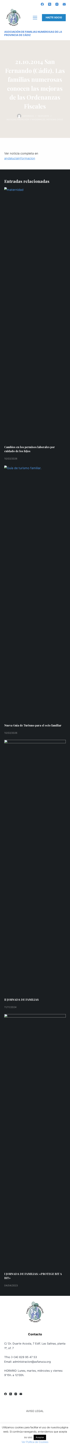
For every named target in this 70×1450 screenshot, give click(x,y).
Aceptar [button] (40, 1437)
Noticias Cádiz (54, 119)
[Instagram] (56, 4)
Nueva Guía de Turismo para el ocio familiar (33, 725)
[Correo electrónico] (64, 4)
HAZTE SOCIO (54, 17)
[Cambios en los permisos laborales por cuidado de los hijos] (35, 314)
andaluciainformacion (19, 158)
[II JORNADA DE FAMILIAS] (35, 867)
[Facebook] (42, 4)
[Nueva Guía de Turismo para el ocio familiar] (35, 593)
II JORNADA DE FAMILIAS (21, 999)
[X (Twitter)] (49, 4)
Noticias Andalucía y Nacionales (26, 119)
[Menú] (35, 17)
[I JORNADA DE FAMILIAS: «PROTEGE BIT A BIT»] (35, 1141)
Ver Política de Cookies (35, 1442)
